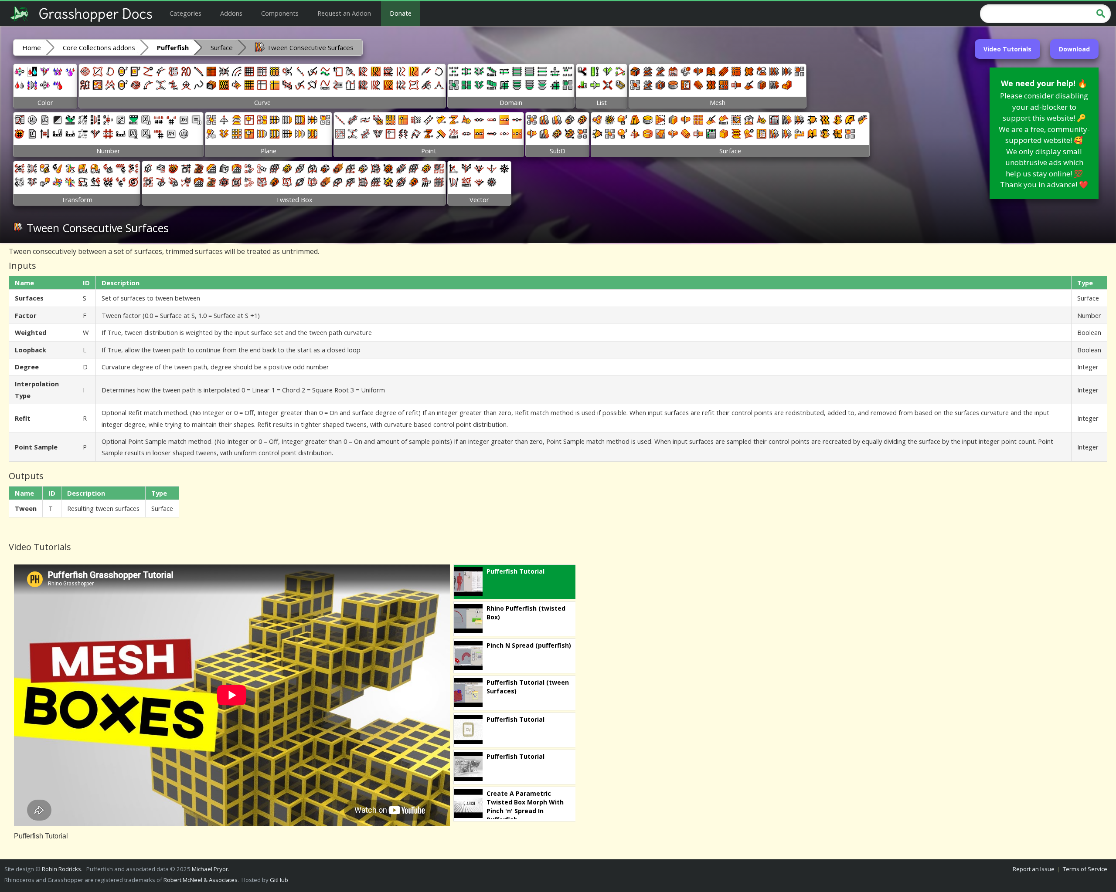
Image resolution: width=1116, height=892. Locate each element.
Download (1074, 49)
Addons (231, 13)
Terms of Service (1085, 869)
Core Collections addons (99, 47)
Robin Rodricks (61, 869)
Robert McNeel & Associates (200, 880)
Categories (185, 13)
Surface (222, 47)
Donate (401, 13)
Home (31, 47)
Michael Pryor (210, 869)
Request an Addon (344, 13)
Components (280, 13)
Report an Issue (1034, 869)
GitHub (279, 880)
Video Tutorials (1007, 49)
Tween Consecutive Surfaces (309, 47)
